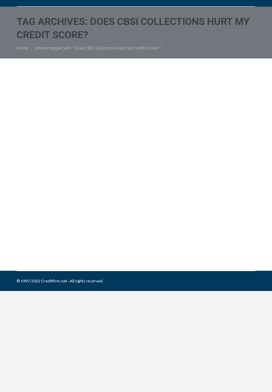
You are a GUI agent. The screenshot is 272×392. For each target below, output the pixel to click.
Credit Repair (73, 236)
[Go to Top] (261, 381)
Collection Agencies (42, 236)
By (130, 236)
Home (22, 48)
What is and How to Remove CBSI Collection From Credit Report (127, 216)
